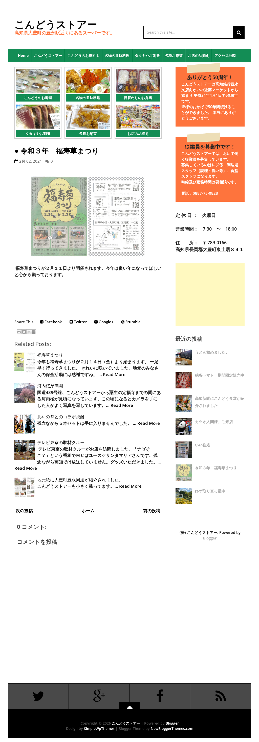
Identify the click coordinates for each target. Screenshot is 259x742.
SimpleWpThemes (99, 728)
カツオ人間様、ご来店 (214, 421)
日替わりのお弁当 (138, 97)
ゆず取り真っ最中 (210, 490)
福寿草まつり (50, 355)
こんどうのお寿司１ (83, 55)
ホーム (88, 510)
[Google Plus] (99, 696)
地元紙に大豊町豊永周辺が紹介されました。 (80, 480)
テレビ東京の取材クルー (60, 442)
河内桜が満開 (50, 386)
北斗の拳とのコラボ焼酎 (60, 416)
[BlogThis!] (24, 331)
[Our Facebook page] (160, 696)
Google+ (106, 321)
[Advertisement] (210, 294)
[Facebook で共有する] (33, 331)
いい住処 (202, 444)
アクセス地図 (225, 55)
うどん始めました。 (212, 352)
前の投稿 (151, 510)
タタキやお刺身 (147, 55)
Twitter (80, 321)
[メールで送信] (19, 331)
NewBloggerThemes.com (172, 728)
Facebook (53, 321)
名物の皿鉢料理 (117, 55)
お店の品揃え (198, 55)
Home (21, 55)
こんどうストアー (55, 24)
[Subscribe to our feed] (220, 696)
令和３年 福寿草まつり (59, 150)
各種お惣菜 (174, 55)
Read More (114, 374)
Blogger (210, 537)
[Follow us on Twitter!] (38, 696)
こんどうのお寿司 (38, 97)
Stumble (132, 321)
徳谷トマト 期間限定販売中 (219, 375)
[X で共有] (28, 331)
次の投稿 (24, 510)
